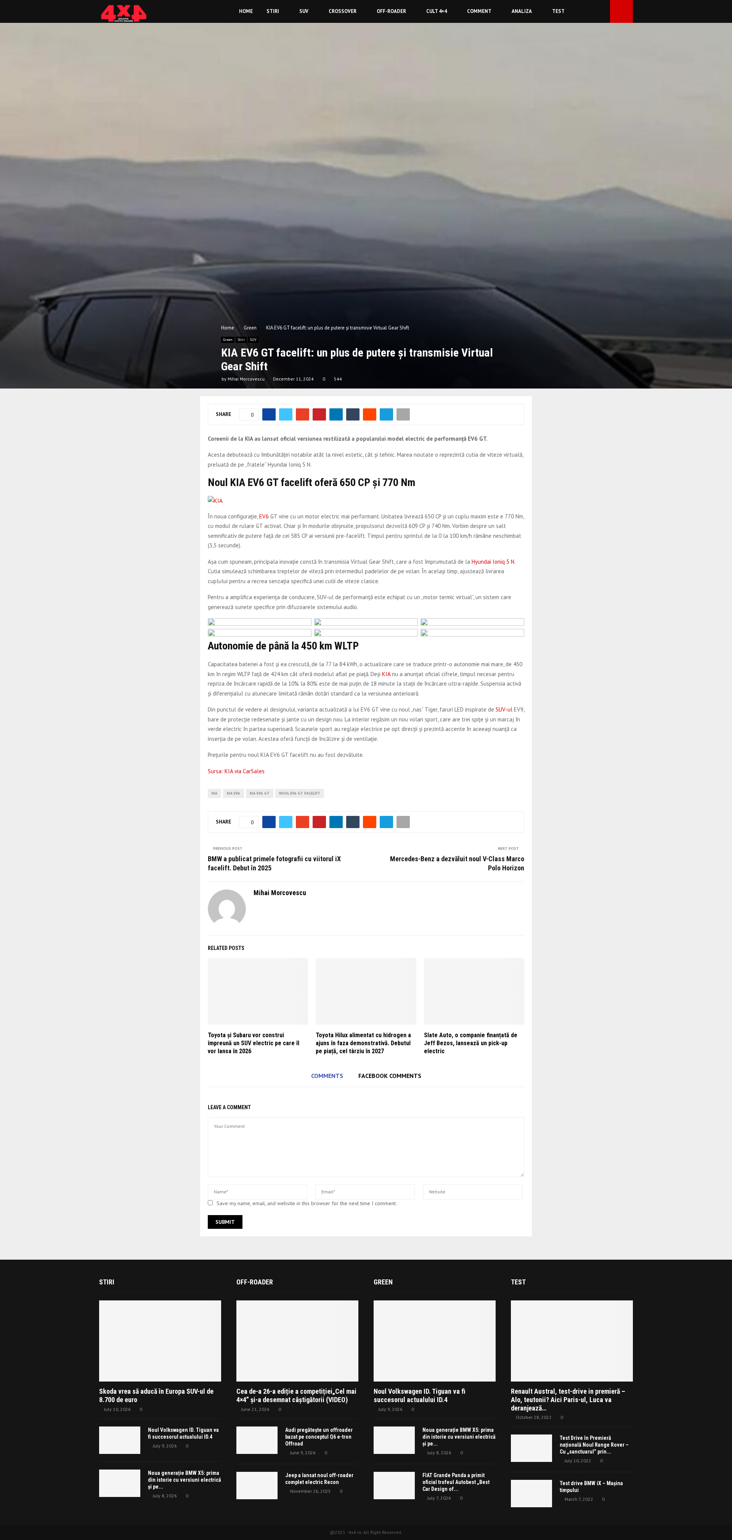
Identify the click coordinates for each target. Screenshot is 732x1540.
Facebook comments (389, 1075)
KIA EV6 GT (260, 793)
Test (558, 11)
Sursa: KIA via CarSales (236, 771)
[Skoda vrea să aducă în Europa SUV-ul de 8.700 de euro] (160, 1341)
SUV (303, 11)
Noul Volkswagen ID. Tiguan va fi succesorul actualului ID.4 (420, 1395)
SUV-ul (504, 709)
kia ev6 (233, 793)
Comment (479, 11)
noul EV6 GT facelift (299, 793)
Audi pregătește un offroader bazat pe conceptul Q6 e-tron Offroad (319, 1437)
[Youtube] (602, 11)
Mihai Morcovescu (246, 379)
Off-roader (391, 11)
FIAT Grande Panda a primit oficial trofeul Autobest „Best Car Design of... (456, 1482)
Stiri (272, 11)
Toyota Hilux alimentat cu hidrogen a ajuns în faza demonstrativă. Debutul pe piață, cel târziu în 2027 (363, 1043)
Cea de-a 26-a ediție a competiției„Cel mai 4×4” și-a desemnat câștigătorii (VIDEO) (296, 1395)
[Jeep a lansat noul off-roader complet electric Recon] (257, 1485)
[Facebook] (593, 11)
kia (214, 793)
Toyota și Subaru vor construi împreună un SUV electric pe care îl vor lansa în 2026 (253, 1043)
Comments (327, 1075)
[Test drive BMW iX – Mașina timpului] (531, 1493)
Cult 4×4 (436, 11)
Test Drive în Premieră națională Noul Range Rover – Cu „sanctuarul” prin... (594, 1445)
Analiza (522, 11)
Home (246, 11)
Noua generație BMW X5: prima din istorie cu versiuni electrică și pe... (184, 1480)
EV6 (264, 516)
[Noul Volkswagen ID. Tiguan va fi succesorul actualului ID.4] (119, 1440)
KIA (386, 674)
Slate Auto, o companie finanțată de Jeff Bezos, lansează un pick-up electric (470, 1043)
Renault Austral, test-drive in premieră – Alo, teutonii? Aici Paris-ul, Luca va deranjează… (568, 1399)
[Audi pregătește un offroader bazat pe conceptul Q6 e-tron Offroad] (257, 1440)
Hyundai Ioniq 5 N (493, 561)
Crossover (342, 11)
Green (228, 339)
